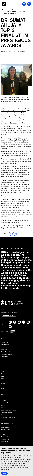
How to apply (4, 349)
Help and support (5, 429)
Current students (5, 427)
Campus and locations (6, 412)
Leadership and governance (8, 417)
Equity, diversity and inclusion (8, 410)
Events (2, 378)
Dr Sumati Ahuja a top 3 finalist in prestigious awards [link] (14, 12)
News (2, 376)
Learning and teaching (6, 402)
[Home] (2, 9)
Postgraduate (4, 347)
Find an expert (4, 369)
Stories (3, 383)
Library (2, 432)
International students (6, 354)
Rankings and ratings (6, 414)
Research (3, 373)
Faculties (3, 400)
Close (4, 473)
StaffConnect (4, 436)
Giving (2, 388)
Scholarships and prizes (7, 351)
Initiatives (3, 407)
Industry (3, 371)
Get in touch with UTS (8, 315)
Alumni (2, 385)
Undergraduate (5, 344)
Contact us (3, 444)
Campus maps (4, 356)
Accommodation (5, 359)
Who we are (4, 398)
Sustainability (4, 405)
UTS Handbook (4, 441)
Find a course (4, 342)
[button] (10, 233)
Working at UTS (5, 439)
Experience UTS (5, 381)
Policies (3, 434)
